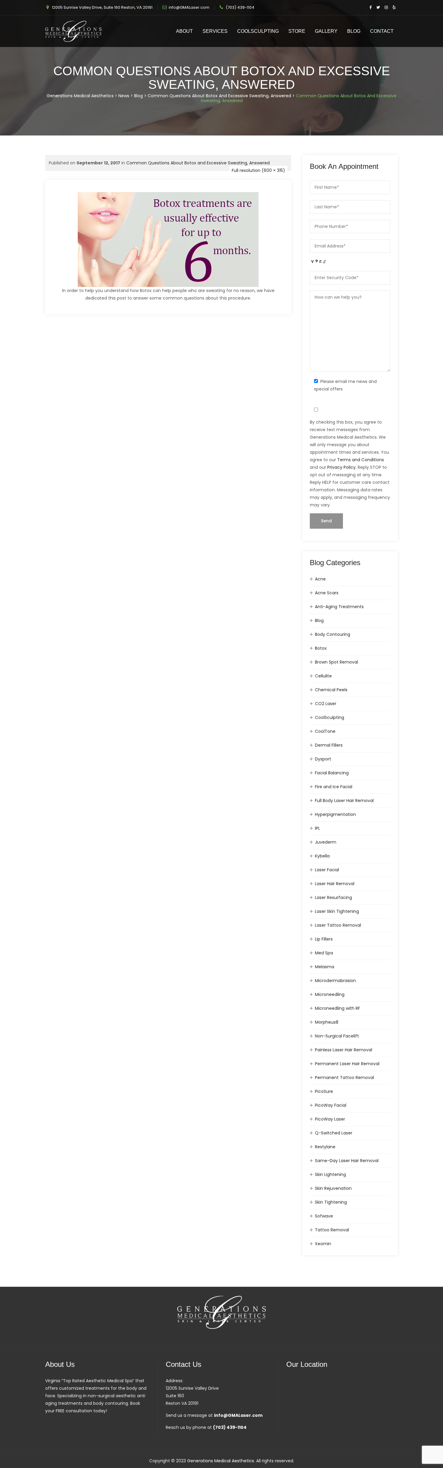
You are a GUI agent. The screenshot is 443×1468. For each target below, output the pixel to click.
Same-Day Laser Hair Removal (347, 1161)
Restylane (325, 1147)
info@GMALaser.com (189, 7)
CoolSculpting (258, 31)
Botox (321, 648)
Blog (353, 31)
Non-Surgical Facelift (337, 1036)
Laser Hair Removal (334, 884)
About (184, 31)
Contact (382, 31)
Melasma (324, 967)
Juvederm (325, 842)
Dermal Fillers (329, 745)
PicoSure (324, 1091)
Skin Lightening (330, 1174)
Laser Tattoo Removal (338, 925)
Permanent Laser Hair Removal (347, 1064)
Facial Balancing (332, 773)
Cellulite (323, 676)
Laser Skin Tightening (337, 911)
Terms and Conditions (360, 460)
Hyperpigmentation (335, 814)
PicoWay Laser (330, 1119)
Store (296, 31)
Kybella (322, 856)
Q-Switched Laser (333, 1133)
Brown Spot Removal (336, 662)
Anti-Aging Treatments (339, 607)
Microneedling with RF (337, 1008)
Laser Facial (327, 870)
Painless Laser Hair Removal (343, 1050)
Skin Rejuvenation (333, 1188)
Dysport (323, 759)
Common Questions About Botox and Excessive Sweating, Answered (198, 163)
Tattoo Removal (332, 1230)
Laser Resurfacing (333, 897)
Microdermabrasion (335, 981)
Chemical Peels (331, 690)
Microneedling (329, 994)
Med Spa (324, 953)
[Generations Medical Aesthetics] (73, 31)
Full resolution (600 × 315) (258, 170)
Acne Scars (326, 593)
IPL (317, 828)
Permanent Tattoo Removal (344, 1078)
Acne (320, 579)
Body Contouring (332, 634)
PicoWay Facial (330, 1105)
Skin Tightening (331, 1202)
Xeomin (323, 1244)
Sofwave (324, 1216)
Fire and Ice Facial (333, 787)
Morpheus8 (326, 1022)
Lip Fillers (324, 939)
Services (215, 31)
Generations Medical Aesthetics (220, 1461)
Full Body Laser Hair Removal (344, 801)
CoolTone (325, 731)
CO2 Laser (325, 704)
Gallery (326, 31)
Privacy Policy (341, 467)
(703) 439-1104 (240, 7)
